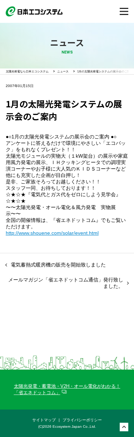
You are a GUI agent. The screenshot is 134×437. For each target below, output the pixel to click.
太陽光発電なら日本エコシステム (27, 71)
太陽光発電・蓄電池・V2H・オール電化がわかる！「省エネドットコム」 (67, 389)
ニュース (63, 71)
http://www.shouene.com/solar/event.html (52, 233)
